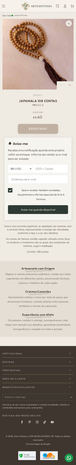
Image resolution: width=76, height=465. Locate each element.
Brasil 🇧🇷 (10, 15)
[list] (38, 299)
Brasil (38, 95)
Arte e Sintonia (21, 436)
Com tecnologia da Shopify (38, 444)
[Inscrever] (72, 397)
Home (4, 15)
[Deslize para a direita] (69, 85)
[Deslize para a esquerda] (61, 85)
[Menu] (3, 6)
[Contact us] (69, 458)
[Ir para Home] (36, 6)
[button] (57, 6)
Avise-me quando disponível (38, 209)
